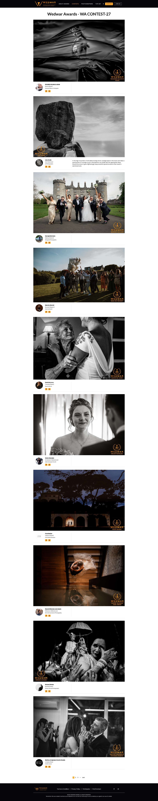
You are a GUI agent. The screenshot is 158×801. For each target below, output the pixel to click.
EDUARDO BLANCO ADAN (52, 84)
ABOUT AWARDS (64, 4)
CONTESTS (75, 4)
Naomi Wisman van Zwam (53, 609)
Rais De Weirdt (49, 305)
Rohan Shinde (49, 684)
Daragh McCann (50, 236)
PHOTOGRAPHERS (87, 4)
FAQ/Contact (96, 789)
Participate (86, 789)
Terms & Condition (63, 789)
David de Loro (49, 382)
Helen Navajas (49, 458)
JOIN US (117, 4)
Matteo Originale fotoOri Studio (55, 760)
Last (83, 777)
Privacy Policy (75, 789)
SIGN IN (109, 4)
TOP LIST (98, 4)
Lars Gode (48, 160)
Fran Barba (48, 533)
